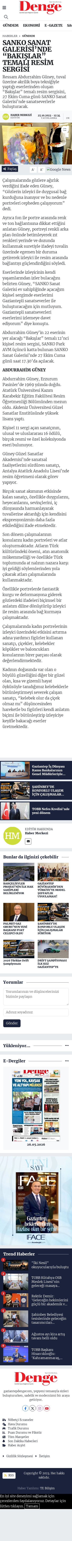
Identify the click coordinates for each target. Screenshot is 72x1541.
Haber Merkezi (36, 833)
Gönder (12, 1023)
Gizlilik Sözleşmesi (19, 1456)
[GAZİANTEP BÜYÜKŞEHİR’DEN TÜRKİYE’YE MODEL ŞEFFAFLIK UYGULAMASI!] (53, 872)
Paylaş (12, 169)
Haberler (9, 36)
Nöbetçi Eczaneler (20, 1420)
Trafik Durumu (18, 1428)
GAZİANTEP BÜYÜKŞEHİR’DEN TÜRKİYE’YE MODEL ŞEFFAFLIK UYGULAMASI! (51, 890)
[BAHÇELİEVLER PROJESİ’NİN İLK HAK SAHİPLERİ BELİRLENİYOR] (18, 872)
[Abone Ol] (58, 169)
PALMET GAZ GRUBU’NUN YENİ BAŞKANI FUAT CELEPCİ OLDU (15, 928)
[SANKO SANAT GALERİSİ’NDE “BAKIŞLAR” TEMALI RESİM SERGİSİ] (36, 143)
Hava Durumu (17, 1424)
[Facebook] (25, 1408)
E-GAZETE (53, 25)
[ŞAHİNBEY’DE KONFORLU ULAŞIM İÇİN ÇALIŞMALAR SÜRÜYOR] (53, 912)
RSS (11, 1475)
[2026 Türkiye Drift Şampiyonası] (18, 949)
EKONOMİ (31, 25)
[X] (32, 1408)
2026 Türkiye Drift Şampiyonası (16, 962)
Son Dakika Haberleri (23, 1441)
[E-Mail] (28, 841)
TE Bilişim (47, 1488)
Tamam (32, 1506)
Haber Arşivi (16, 1445)
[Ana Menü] (4, 8)
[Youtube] (47, 1408)
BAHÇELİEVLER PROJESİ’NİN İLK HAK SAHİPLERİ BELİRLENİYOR (18, 888)
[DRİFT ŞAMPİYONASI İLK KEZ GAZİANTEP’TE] (53, 949)
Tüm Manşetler (18, 1437)
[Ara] (6, 17)
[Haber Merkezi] (12, 836)
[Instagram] (39, 1408)
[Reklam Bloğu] (36, 1200)
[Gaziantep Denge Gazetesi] (41, 7)
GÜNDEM (10, 25)
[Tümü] (67, 1046)
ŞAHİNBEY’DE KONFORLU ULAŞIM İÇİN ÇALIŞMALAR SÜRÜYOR (51, 928)
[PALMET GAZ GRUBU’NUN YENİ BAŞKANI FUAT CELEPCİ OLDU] (18, 912)
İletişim (44, 1456)
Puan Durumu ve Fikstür (25, 1432)
